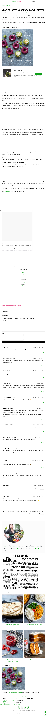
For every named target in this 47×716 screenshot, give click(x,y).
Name (3, 333)
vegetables (16, 548)
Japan (23, 285)
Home (3, 5)
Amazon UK (23, 272)
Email (3, 337)
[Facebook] (19, 707)
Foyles (23, 274)
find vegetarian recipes (9, 546)
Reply (42, 352)
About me (5, 700)
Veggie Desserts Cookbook (15, 692)
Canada (23, 282)
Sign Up (12, 700)
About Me (37, 548)
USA (23, 280)
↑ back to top (23, 696)
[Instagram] (25, 707)
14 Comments (27, 12)
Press (5, 703)
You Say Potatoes (17, 704)
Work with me (5, 702)
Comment (4, 320)
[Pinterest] (22, 707)
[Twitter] (28, 707)
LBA (30, 190)
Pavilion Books (6, 191)
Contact (5, 701)
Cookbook (8, 5)
